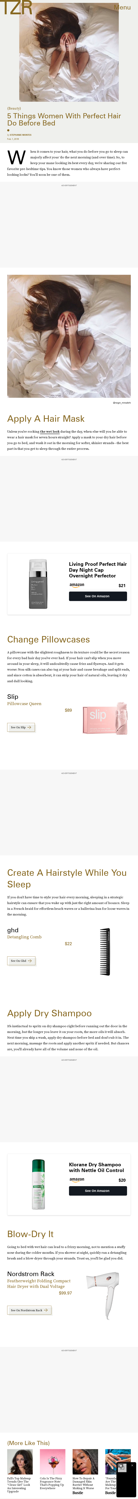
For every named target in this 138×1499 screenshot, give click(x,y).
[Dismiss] (132, 1465)
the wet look (50, 431)
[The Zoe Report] (16, 7)
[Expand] (120, 1465)
